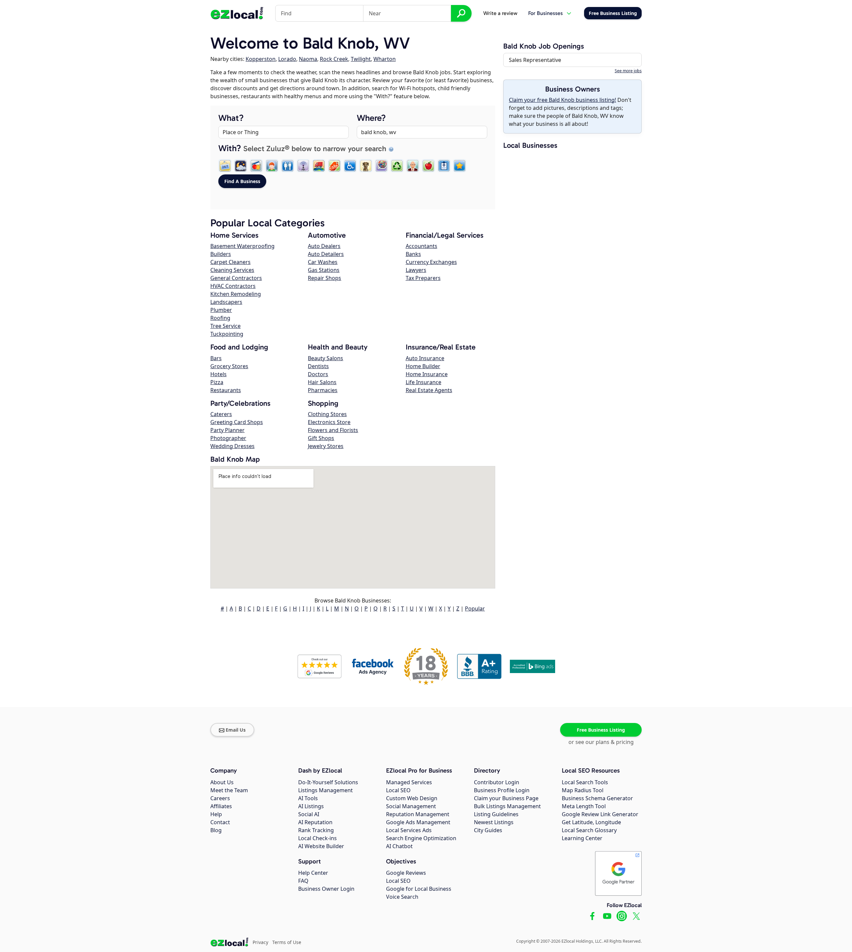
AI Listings (311, 806)
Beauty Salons (325, 358)
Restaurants (225, 390)
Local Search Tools (585, 782)
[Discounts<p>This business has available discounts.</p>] (334, 165)
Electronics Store (329, 422)
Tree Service (225, 326)
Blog (216, 830)
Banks (413, 254)
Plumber (221, 310)
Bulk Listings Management (507, 806)
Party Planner (227, 430)
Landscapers (226, 302)
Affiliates (221, 806)
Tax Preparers (423, 278)
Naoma (308, 59)
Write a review (500, 13)
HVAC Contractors (233, 286)
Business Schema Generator (597, 798)
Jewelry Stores (325, 446)
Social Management (411, 806)
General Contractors (236, 278)
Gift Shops (321, 438)
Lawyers (416, 270)
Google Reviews (406, 872)
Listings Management (325, 790)
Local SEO (398, 790)
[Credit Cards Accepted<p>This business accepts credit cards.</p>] (256, 165)
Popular (475, 608)
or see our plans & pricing (601, 742)
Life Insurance (423, 382)
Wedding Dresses (232, 446)
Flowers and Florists (333, 430)
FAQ (303, 880)
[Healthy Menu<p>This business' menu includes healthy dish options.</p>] (428, 165)
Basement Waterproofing (242, 246)
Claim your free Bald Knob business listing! (562, 100)
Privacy (260, 942)
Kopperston (261, 59)
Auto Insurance (425, 358)
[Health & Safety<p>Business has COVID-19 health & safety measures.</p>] (444, 165)
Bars (216, 358)
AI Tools (308, 798)
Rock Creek (334, 59)
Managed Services (409, 782)
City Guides (488, 830)
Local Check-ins (317, 838)
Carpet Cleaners (230, 262)
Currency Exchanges (431, 262)
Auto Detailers (326, 254)
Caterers (221, 414)
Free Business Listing (601, 730)
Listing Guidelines (496, 814)
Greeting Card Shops (236, 422)
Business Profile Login (502, 790)
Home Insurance (427, 374)
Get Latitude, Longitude (591, 822)
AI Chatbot (399, 846)
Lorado (287, 59)
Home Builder (423, 366)
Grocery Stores (229, 366)
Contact (220, 822)
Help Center (313, 872)
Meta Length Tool (584, 806)
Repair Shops (324, 278)
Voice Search (402, 896)
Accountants (421, 246)
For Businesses (545, 13)
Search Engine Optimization (421, 838)
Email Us (236, 730)
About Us (222, 782)
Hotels (218, 374)
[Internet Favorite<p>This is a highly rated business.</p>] (459, 165)
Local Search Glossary (589, 830)
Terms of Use (286, 942)
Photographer (228, 438)
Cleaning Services (232, 270)
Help (216, 814)
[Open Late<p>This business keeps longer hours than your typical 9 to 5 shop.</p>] (240, 165)
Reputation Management (417, 814)
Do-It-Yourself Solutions (328, 782)
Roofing (220, 318)
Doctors (318, 374)
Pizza (216, 382)
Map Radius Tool (582, 790)
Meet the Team (229, 790)
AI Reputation (315, 822)
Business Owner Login (326, 888)
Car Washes (322, 262)
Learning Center (582, 838)
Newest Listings (494, 822)
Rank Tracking (316, 830)
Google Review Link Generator (600, 814)
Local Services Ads (409, 830)
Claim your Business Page (506, 798)
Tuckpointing (226, 334)
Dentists (318, 366)
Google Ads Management (418, 822)
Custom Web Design (411, 798)
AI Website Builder (321, 846)
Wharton (384, 59)
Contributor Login (496, 782)
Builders (220, 254)
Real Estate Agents (429, 390)
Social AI (308, 814)
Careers (220, 798)
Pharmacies (322, 390)
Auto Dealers (324, 246)
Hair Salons (322, 382)
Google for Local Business (418, 888)
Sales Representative (535, 60)
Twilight (361, 59)
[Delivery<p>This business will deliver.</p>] (318, 165)
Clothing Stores (327, 414)
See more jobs (628, 71)
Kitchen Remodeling (235, 294)
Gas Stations (323, 270)
